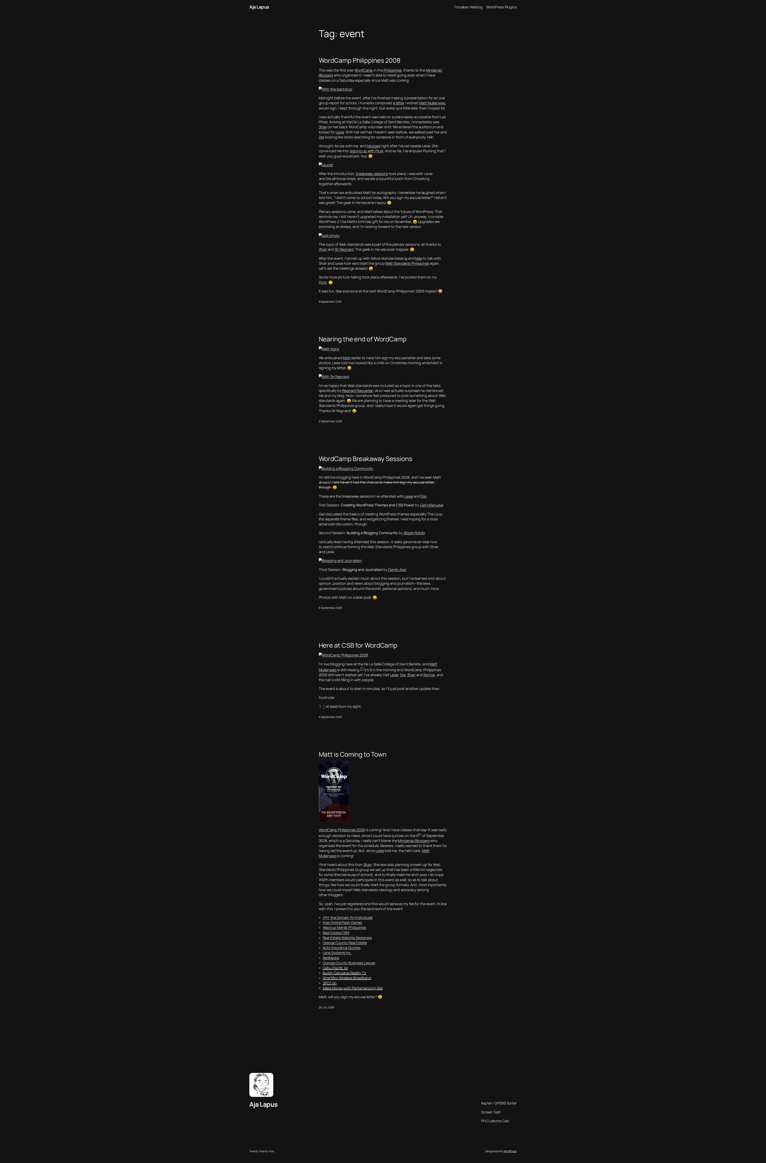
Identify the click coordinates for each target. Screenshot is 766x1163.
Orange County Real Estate (345, 942)
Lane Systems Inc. (337, 952)
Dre (321, 137)
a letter (398, 102)
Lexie (340, 132)
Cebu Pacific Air (335, 967)
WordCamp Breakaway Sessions (365, 458)
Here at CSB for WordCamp (358, 645)
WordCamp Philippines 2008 (360, 60)
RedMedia (331, 957)
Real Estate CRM (336, 932)
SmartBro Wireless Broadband (347, 977)
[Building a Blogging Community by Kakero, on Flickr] (346, 468)
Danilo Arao (397, 569)
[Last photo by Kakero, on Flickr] (329, 235)
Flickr (323, 282)
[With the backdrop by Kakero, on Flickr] (335, 89)
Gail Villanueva (431, 505)
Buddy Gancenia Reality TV (344, 972)
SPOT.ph (330, 983)
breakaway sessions (372, 173)
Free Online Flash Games (342, 922)
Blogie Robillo (414, 532)
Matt (346, 357)
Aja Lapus (259, 7)
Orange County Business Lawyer (349, 962)
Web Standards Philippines (407, 263)
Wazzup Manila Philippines (344, 927)
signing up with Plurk (367, 150)
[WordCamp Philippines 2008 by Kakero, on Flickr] (343, 655)
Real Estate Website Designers (347, 937)
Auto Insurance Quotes (341, 947)
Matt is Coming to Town (353, 754)
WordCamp (363, 70)
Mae (418, 258)
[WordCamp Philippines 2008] (334, 820)
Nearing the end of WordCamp (363, 339)
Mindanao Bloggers (413, 840)
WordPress (510, 1151)
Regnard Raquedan (357, 390)
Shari (323, 126)
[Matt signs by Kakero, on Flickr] (329, 348)
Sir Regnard (344, 249)
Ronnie (429, 674)
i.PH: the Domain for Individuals (348, 917)
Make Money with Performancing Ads (353, 988)
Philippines (393, 70)
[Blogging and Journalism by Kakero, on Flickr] (340, 560)
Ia (406, 258)
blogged (374, 145)
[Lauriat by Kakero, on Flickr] (326, 164)
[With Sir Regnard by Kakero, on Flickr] (334, 376)
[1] (362, 669)
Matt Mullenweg (432, 102)
